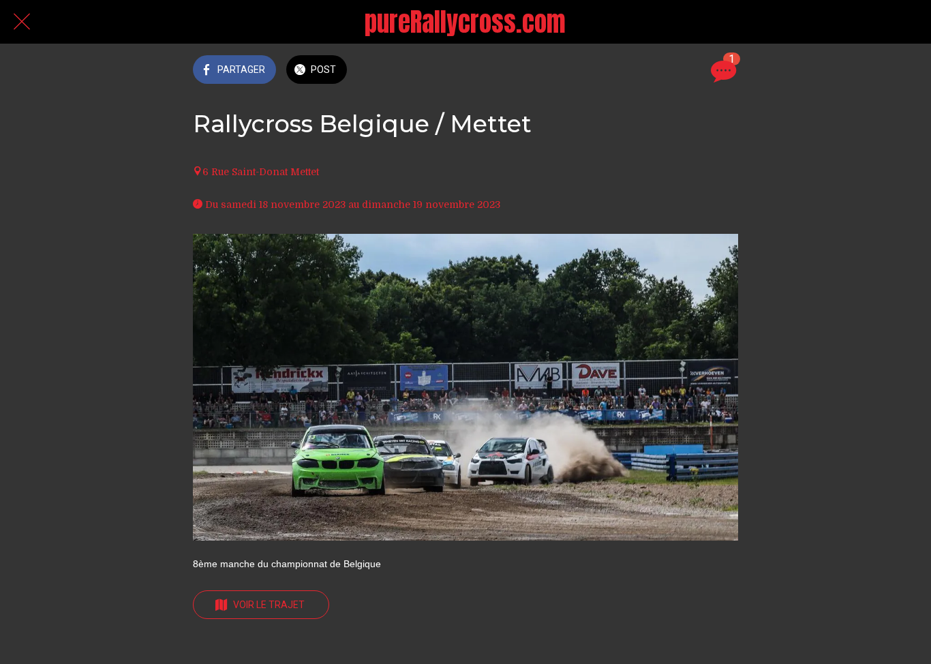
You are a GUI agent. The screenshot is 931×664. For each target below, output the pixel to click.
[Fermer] (22, 22)
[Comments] (721, 71)
